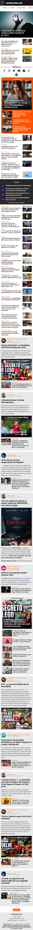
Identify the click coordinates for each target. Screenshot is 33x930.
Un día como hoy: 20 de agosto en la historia (9, 246)
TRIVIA (4, 8)
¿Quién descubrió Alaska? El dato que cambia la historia (11, 239)
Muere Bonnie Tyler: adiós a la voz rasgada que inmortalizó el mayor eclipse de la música (21, 590)
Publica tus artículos (16, 919)
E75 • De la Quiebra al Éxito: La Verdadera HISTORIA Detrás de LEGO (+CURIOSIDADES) (22, 385)
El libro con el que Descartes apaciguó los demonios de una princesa (11, 217)
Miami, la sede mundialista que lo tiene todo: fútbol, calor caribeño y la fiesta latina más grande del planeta (21, 764)
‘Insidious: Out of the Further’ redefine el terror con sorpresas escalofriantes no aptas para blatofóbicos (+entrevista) (11, 166)
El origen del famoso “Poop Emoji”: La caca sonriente (22, 640)
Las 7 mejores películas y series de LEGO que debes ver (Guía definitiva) (22, 648)
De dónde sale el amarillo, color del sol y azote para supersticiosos (10, 52)
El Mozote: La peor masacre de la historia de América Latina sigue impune (10, 209)
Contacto (22, 920)
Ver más (16, 910)
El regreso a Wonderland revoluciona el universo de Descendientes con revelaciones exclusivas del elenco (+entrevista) (20, 444)
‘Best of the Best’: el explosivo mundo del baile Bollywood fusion (10, 269)
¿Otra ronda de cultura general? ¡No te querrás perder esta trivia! (17, 194)
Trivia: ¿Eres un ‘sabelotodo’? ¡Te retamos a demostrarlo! (11, 299)
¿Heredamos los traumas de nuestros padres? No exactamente (11, 262)
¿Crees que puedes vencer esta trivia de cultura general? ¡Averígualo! (15, 104)
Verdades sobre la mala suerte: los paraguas (9, 147)
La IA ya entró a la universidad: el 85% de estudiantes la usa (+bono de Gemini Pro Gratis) (11, 139)
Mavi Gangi (11, 395)
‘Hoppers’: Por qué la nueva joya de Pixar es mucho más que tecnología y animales (20, 801)
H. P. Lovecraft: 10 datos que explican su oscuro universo (11, 231)
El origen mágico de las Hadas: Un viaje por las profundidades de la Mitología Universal (9, 60)
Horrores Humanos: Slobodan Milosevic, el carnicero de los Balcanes (10, 225)
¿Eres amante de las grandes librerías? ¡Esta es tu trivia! (18, 198)
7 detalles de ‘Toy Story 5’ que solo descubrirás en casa (11, 276)
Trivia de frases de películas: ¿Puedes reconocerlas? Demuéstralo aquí (17, 189)
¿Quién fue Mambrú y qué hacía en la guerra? (22, 655)
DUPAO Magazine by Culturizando (18, 735)
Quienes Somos (12, 920)
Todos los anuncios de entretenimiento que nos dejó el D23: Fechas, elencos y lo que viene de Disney (11, 325)
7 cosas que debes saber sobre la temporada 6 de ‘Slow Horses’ (9, 254)
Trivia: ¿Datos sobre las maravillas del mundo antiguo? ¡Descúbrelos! (9, 316)
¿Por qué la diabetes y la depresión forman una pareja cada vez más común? (9, 43)
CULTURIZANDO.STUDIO (20, 924)
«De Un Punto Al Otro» (19, 690)
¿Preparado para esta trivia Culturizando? (18, 185)
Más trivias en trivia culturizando (16, 202)
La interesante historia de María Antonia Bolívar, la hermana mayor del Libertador (10, 308)
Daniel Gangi (11, 455)
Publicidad (16, 917)
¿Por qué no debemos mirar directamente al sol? (13, 33)
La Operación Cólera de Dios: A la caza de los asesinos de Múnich (21, 670)
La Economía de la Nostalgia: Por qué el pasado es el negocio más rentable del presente (21, 863)
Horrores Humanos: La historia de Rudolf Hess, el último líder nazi (10, 284)
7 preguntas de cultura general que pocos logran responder (10, 333)
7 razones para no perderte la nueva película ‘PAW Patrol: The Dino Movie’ (22, 633)
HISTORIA (12, 8)
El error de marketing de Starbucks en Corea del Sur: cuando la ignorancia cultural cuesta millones (22, 663)
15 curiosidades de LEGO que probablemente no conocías (11, 291)
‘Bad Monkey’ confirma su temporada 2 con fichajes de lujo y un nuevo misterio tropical (11, 156)
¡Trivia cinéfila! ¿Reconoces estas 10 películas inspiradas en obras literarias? (22, 114)
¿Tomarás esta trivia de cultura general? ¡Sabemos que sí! (22, 121)
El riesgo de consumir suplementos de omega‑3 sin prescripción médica (10, 175)
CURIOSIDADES (21, 8)
